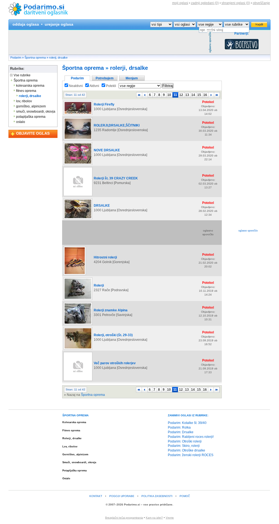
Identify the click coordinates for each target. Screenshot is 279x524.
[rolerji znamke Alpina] (77, 324)
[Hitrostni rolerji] (74, 275)
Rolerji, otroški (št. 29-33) (113, 335)
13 (187, 95)
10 (169, 95)
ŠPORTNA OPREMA (75, 415)
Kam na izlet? (154, 517)
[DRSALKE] (77, 219)
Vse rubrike (22, 75)
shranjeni (236, 3)
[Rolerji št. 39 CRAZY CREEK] (77, 196)
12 (181, 95)
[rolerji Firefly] (77, 114)
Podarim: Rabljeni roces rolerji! (191, 437)
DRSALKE (102, 205)
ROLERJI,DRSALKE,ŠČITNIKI (117, 125)
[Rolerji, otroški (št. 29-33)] (77, 349)
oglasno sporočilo (248, 230)
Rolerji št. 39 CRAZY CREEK (116, 178)
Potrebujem (105, 78)
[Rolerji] (77, 300)
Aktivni (94, 86)
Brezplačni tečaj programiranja (124, 517)
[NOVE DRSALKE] (77, 164)
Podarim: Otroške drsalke (186, 450)
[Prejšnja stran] (145, 95)
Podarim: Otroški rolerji (185, 441)
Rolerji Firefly (104, 104)
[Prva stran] (139, 95)
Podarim (15, 57)
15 (199, 95)
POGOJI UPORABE (121, 496)
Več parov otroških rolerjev (115, 363)
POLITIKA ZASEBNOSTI (156, 496)
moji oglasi (180, 3)
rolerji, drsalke (58, 57)
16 (205, 95)
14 (193, 95)
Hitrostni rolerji (105, 257)
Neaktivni (75, 86)
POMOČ (185, 496)
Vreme (170, 517)
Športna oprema (35, 57)
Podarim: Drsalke (180, 432)
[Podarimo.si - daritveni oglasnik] (39, 18)
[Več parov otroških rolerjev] (77, 381)
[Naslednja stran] (211, 95)
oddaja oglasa (26, 24)
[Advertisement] (108, 42)
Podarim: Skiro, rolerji (184, 446)
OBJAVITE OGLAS (33, 133)
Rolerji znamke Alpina (111, 310)
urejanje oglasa (59, 24)
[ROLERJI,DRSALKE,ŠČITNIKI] (77, 139)
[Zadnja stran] (217, 95)
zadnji (205, 3)
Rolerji (99, 285)
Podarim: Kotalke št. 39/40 (187, 423)
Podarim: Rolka (179, 427)
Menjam (132, 78)
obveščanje (261, 3)
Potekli (110, 86)
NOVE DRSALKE (107, 150)
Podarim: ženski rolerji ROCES (190, 455)
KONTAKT (95, 496)
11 (175, 95)
